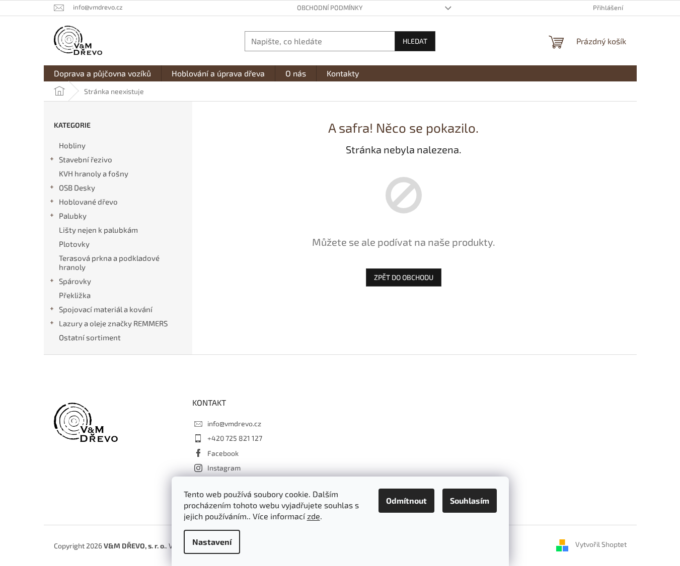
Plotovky (74, 243)
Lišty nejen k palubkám (98, 229)
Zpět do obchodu (403, 277)
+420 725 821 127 (234, 438)
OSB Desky (77, 187)
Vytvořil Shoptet (601, 544)
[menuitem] (102, 73)
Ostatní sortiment (90, 337)
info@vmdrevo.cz (234, 423)
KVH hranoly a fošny (93, 173)
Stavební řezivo (85, 159)
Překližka (75, 295)
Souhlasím (469, 500)
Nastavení (212, 541)
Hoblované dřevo (88, 201)
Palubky (73, 215)
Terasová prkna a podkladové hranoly (109, 262)
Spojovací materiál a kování (106, 309)
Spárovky (75, 281)
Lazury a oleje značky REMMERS (113, 323)
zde (313, 516)
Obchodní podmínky (329, 8)
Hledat (415, 41)
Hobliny (72, 145)
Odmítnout (406, 500)
